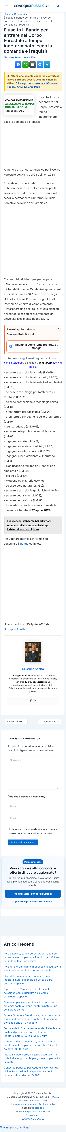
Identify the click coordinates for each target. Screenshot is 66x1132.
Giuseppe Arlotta (15, 629)
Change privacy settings (14, 1127)
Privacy (55, 1097)
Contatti (44, 1101)
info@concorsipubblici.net (36, 1111)
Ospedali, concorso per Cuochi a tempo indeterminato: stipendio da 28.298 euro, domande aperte (28, 980)
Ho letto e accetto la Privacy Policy (27, 796)
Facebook (38, 1107)
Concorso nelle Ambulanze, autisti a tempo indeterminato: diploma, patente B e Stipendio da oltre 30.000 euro (31, 1045)
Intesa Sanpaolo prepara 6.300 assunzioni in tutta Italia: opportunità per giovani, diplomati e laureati (32, 1058)
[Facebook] (30, 700)
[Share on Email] (32, 64)
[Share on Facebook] (18, 64)
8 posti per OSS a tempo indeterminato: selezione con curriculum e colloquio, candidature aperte (27, 993)
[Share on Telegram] (47, 64)
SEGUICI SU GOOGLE (33, 1118)
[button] (58, 6)
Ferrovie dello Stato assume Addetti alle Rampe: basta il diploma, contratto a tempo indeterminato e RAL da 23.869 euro (32, 1032)
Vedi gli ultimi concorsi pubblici (33, 893)
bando (24, 543)
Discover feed (33, 1115)
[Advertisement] (33, 147)
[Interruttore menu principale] (6, 6)
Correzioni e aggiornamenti (23, 1104)
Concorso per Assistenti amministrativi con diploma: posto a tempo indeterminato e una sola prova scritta (30, 1006)
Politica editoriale (47, 1104)
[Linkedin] (35, 700)
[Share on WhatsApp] (25, 64)
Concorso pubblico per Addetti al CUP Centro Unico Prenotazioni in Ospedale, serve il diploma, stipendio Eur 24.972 (31, 1071)
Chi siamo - (35, 1101)
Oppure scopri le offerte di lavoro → (33, 901)
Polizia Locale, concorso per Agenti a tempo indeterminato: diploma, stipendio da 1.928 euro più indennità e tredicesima (32, 957)
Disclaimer (24, 1101)
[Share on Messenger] (40, 64)
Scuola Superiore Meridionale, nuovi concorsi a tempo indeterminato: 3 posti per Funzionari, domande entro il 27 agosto (32, 1019)
